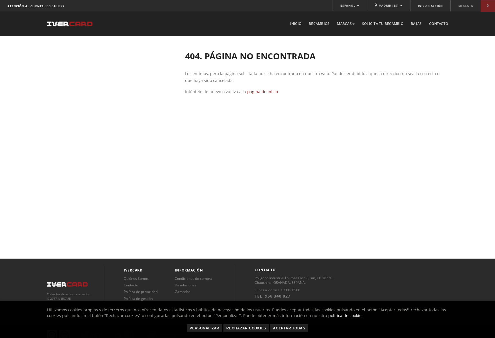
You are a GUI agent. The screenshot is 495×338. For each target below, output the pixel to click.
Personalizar (204, 328)
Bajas (416, 23)
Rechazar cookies (246, 328)
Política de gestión (138, 298)
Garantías (182, 291)
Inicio (296, 23)
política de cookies (346, 315)
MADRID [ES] (389, 5)
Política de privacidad (141, 291)
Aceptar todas (289, 328)
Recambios (319, 23)
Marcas (344, 23)
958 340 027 (54, 6)
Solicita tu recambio (382, 23)
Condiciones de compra (193, 278)
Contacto (438, 23)
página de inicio (262, 91)
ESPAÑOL (348, 5)
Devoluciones (185, 285)
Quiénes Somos (136, 278)
